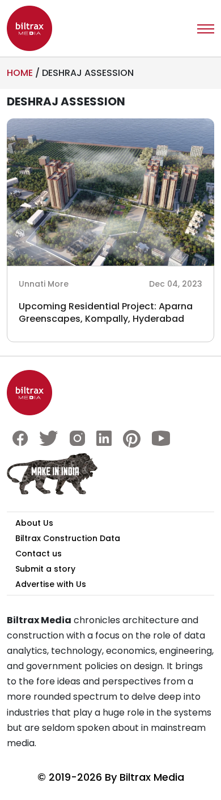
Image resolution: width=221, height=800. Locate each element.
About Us (34, 523)
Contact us (38, 553)
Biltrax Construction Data (67, 538)
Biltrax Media (152, 777)
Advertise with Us (50, 584)
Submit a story (45, 569)
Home (20, 72)
